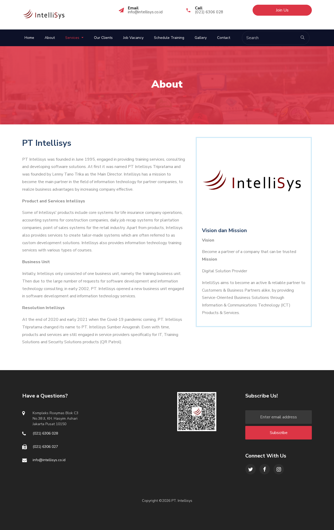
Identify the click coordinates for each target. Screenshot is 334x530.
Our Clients (103, 37)
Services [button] (72, 37)
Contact (223, 37)
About (50, 37)
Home (29, 37)
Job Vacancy (133, 37)
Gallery (201, 37)
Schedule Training (169, 37)
